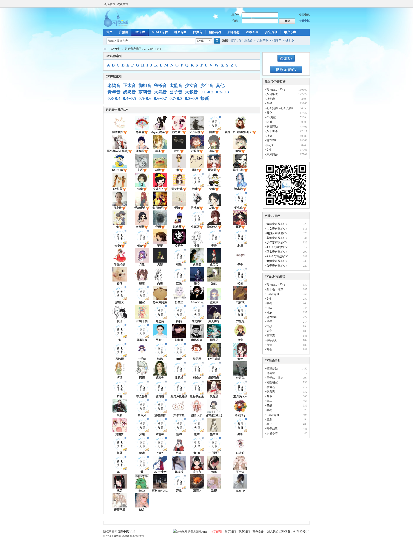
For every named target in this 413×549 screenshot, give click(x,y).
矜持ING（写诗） (277, 89)
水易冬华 (272, 433)
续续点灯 (272, 340)
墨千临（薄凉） (276, 289)
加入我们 (272, 531)
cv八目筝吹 (261, 40)
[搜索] (216, 40)
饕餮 (269, 303)
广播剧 (123, 32)
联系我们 (244, 531)
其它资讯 (271, 32)
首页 (109, 32)
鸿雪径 (125, 536)
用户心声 (290, 32)
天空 (269, 112)
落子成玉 (272, 428)
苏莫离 (271, 335)
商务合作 (258, 531)
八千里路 (272, 131)
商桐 (269, 349)
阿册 (269, 122)
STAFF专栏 (160, 32)
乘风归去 (272, 154)
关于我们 (230, 531)
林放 (269, 136)
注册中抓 (304, 20)
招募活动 (215, 32)
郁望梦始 (272, 368)
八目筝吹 (272, 94)
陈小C (270, 145)
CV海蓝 (271, 117)
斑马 (269, 400)
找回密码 (304, 14)
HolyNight (273, 293)
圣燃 (269, 405)
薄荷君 (271, 373)
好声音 (197, 32)
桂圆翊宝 (272, 382)
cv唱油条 (275, 40)
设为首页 (109, 4)
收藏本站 (122, 4)
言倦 (269, 344)
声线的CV (277, 224)
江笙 (269, 307)
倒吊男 (271, 391)
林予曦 (271, 99)
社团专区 (180, 32)
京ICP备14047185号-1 (294, 531)
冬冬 (269, 149)
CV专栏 (140, 32)
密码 (235, 20)
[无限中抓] (119, 26)
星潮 (269, 419)
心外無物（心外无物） (280, 108)
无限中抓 (105, 49)
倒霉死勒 (272, 126)
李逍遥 (271, 387)
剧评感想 (234, 32)
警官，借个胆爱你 (241, 40)
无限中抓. (116, 536)
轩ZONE (272, 140)
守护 (269, 326)
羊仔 (269, 103)
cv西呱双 (288, 40)
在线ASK (252, 32)
